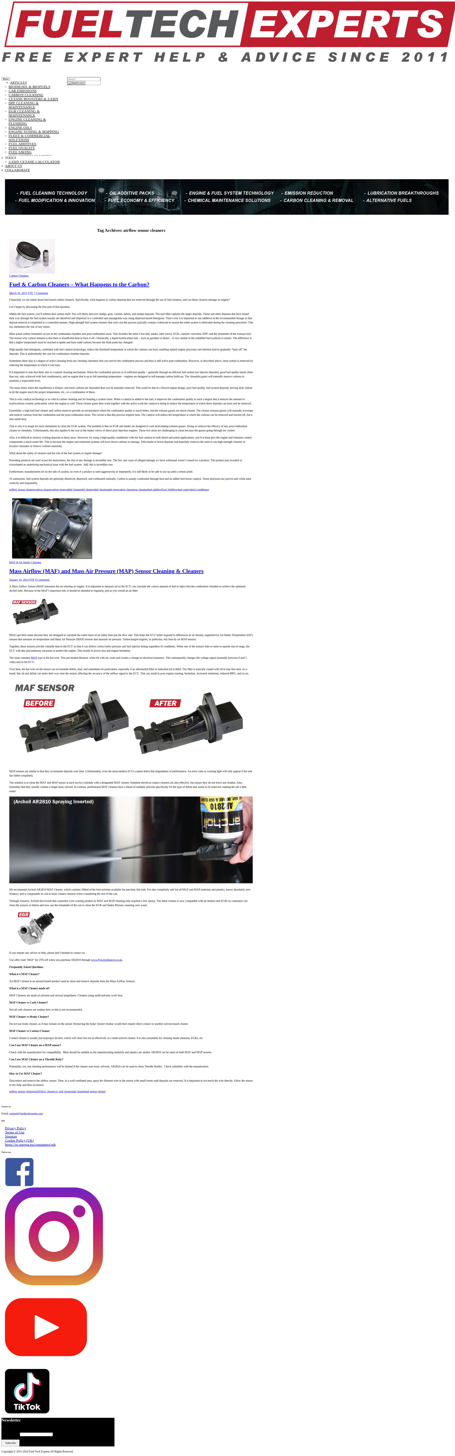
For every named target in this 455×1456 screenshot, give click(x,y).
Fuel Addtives (22, 144)
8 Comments (42, 579)
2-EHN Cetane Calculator (34, 162)
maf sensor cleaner (95, 1091)
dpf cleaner (75, 489)
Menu (6, 79)
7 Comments (41, 293)
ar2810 (39, 1091)
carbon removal (60, 489)
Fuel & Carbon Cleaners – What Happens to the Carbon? (79, 284)
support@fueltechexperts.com (26, 1113)
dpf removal (115, 489)
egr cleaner (128, 489)
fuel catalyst (184, 489)
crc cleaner (49, 1091)
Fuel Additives (170, 489)
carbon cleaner (43, 489)
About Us (13, 166)
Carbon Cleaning (26, 95)
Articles (18, 83)
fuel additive (155, 489)
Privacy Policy (15, 1128)
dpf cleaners (88, 489)
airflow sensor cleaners (22, 489)
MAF (34, 657)
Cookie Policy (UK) (19, 1140)
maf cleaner (78, 1091)
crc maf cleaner (63, 1091)
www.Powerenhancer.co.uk (106, 959)
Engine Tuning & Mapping (34, 132)
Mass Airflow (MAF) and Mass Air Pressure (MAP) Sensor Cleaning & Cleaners (106, 571)
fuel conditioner (200, 489)
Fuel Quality (22, 148)
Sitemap (11, 1136)
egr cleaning (141, 489)
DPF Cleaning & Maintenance (24, 105)
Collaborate (17, 170)
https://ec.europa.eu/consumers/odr (30, 1144)
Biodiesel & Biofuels (29, 87)
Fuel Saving (20, 152)
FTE (30, 293)
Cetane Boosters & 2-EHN (33, 99)
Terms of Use (14, 1132)
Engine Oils (20, 127)
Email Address (10, 1434)
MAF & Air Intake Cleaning (25, 562)
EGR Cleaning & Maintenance (24, 113)
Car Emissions (23, 91)
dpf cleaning (101, 489)
